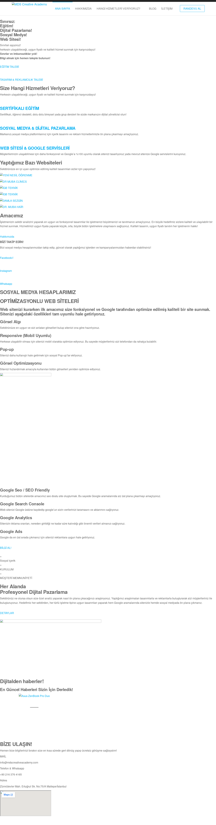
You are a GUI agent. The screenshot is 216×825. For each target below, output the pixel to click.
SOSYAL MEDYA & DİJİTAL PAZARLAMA (37, 128)
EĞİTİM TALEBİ (9, 67)
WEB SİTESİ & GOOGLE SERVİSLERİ (35, 148)
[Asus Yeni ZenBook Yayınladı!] (34, 695)
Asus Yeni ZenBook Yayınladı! (34, 702)
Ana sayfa (62, 8)
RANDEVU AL (192, 8)
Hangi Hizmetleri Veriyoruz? (118, 8)
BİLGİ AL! (5, 548)
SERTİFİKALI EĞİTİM (19, 108)
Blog (152, 8)
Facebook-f (6, 258)
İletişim (166, 8)
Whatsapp (6, 284)
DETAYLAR (7, 613)
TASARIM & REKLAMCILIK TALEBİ (21, 80)
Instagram (6, 271)
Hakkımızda (83, 8)
